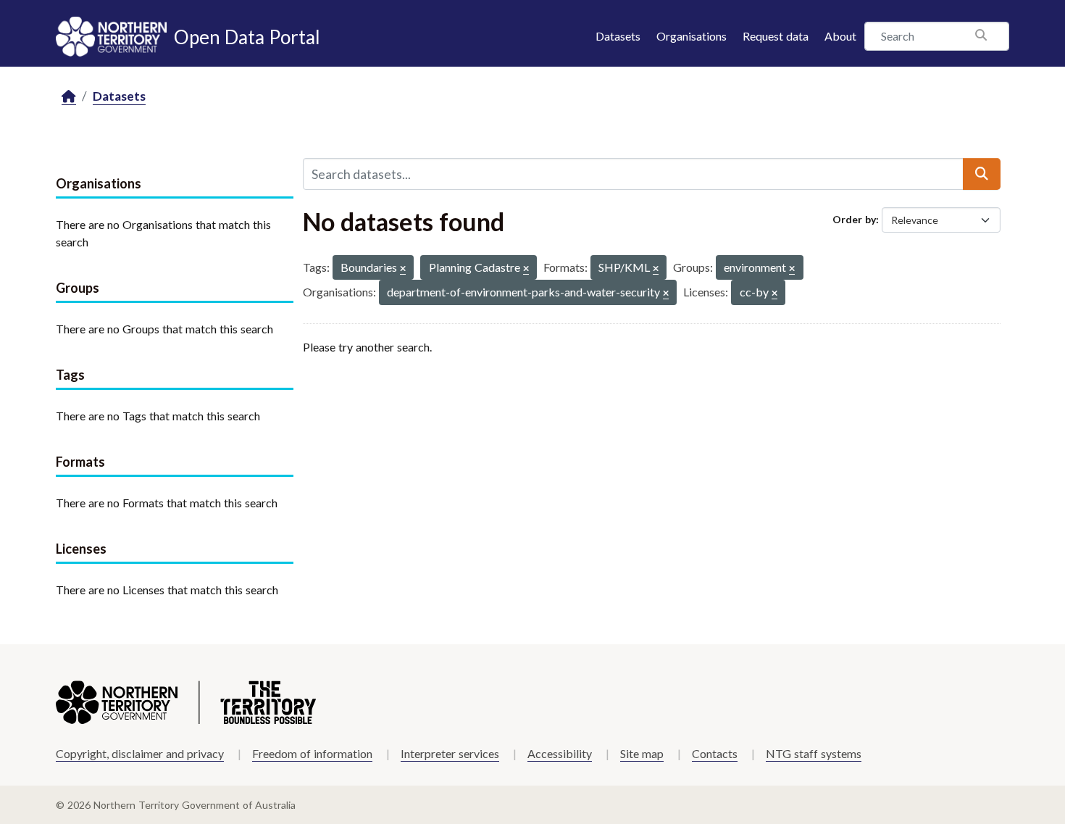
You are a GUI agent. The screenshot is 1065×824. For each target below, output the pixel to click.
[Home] (69, 96)
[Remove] (403, 269)
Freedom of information (312, 753)
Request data (776, 36)
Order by (854, 219)
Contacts (715, 753)
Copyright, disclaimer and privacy (140, 753)
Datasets (618, 36)
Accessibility (559, 753)
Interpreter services (450, 753)
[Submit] (982, 174)
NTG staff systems (813, 753)
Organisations (691, 36)
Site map (642, 753)
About (840, 36)
